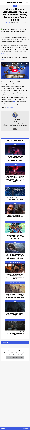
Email (14, 129)
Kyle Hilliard (8, 22)
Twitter (16, 129)
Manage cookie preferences (15, 357)
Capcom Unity (10, 107)
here (2, 59)
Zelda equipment (6, 54)
